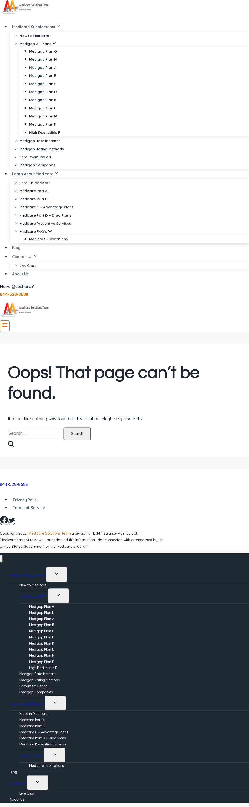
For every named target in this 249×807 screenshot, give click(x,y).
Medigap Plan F (42, 124)
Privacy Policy (26, 499)
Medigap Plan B (43, 75)
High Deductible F (44, 132)
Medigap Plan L (42, 108)
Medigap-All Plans (33, 597)
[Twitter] (11, 522)
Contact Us (18, 783)
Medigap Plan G (43, 51)
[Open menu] (5, 326)
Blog (16, 247)
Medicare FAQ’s (31, 756)
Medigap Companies (37, 165)
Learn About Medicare (27, 704)
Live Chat (27, 265)
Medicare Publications (48, 239)
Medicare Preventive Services (45, 223)
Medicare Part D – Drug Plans (45, 215)
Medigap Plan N (43, 59)
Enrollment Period (35, 157)
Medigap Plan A (43, 67)
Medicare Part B (33, 199)
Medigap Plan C (43, 83)
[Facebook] (4, 522)
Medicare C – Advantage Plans (46, 207)
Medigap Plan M (43, 116)
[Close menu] (1, 559)
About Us (20, 273)
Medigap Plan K (43, 100)
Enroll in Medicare (35, 182)
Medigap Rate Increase (40, 140)
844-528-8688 (14, 484)
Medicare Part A (33, 190)
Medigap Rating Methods (41, 149)
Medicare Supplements (28, 575)
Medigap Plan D (43, 92)
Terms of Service (29, 507)
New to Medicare (34, 35)
